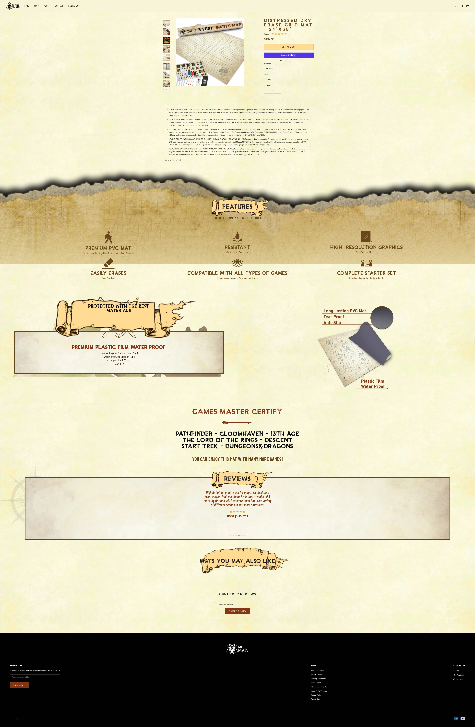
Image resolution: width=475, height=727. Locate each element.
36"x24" (268, 79)
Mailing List (74, 5)
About (47, 5)
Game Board (316, 683)
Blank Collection (317, 670)
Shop (36, 5)
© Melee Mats (17, 719)
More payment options (289, 61)
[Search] (462, 6)
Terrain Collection (317, 674)
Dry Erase (269, 68)
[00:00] (210, 52)
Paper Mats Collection (319, 691)
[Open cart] (467, 6)
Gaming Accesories (318, 679)
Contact (59, 5)
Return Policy (316, 695)
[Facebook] (173, 160)
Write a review (237, 611)
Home (26, 5)
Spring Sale (315, 699)
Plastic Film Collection (319, 687)
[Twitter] (177, 160)
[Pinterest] (180, 160)
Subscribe (19, 685)
